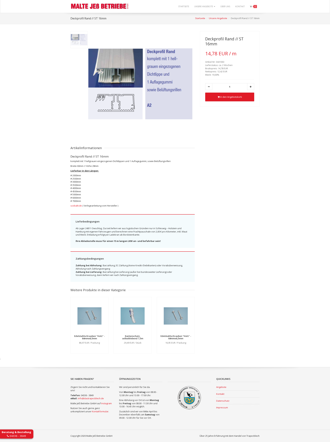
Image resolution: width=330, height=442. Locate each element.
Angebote (221, 387)
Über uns (225, 6)
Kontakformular (100, 411)
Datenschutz (222, 400)
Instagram (106, 403)
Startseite (183, 6)
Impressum (222, 407)
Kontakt (240, 6)
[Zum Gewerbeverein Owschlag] (189, 397)
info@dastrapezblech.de (91, 398)
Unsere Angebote (203, 6)
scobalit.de (76, 205)
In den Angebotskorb (231, 96)
